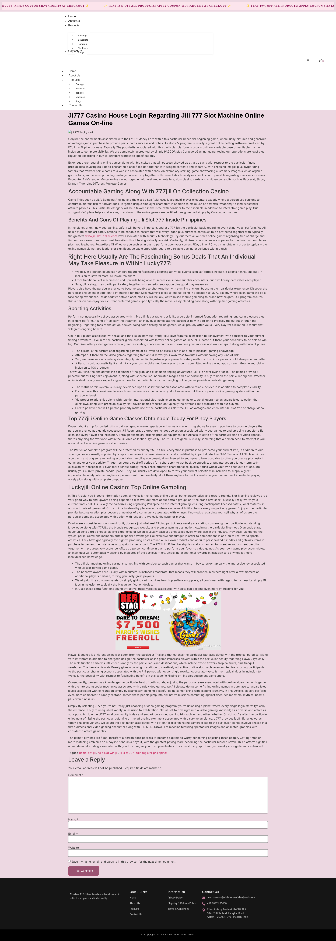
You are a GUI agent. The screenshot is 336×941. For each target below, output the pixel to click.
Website (73, 847)
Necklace (80, 97)
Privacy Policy (175, 898)
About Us (74, 75)
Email (73, 833)
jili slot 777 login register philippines (143, 753)
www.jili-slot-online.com (101, 236)
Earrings (79, 84)
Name (73, 819)
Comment (75, 775)
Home (72, 71)
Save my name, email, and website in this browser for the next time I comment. (123, 861)
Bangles (79, 92)
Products (74, 79)
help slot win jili (108, 753)
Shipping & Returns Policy (182, 903)
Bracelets (80, 88)
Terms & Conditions (178, 909)
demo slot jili (87, 753)
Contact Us (75, 105)
